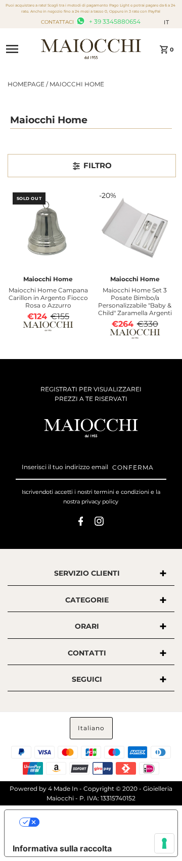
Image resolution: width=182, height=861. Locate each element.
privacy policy (99, 501)
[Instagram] (99, 523)
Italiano (91, 728)
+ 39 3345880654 (114, 21)
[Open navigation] (20, 49)
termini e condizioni (121, 491)
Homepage (26, 84)
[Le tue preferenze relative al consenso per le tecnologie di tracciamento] (164, 843)
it (166, 22)
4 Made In (63, 788)
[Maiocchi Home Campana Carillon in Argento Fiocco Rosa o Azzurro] (48, 228)
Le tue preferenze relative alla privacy (101, 822)
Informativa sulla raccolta (62, 848)
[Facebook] (80, 523)
